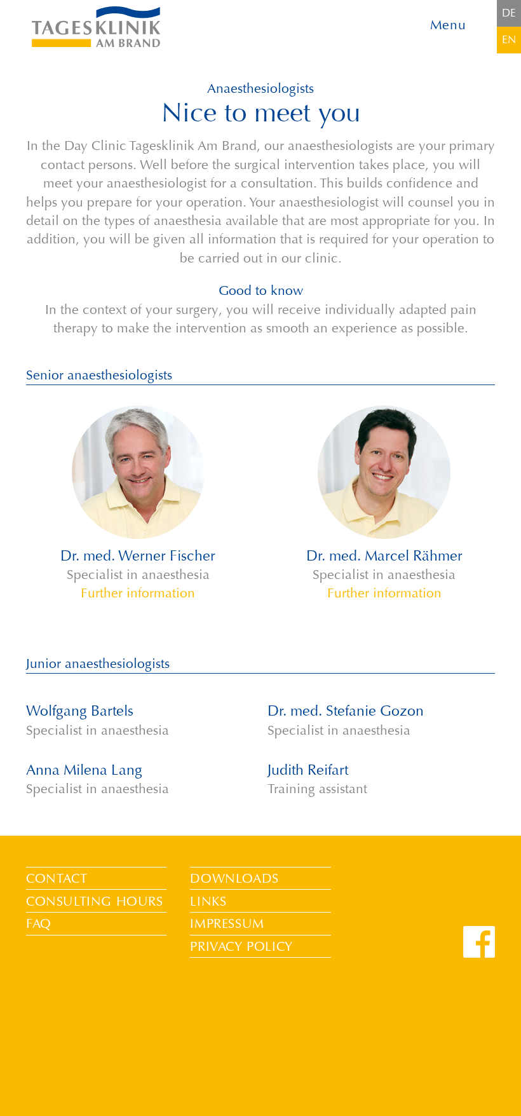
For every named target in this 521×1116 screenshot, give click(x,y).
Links (208, 901)
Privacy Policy (241, 946)
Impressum (227, 923)
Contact (56, 878)
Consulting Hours (94, 901)
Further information (138, 593)
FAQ (38, 923)
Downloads (234, 878)
